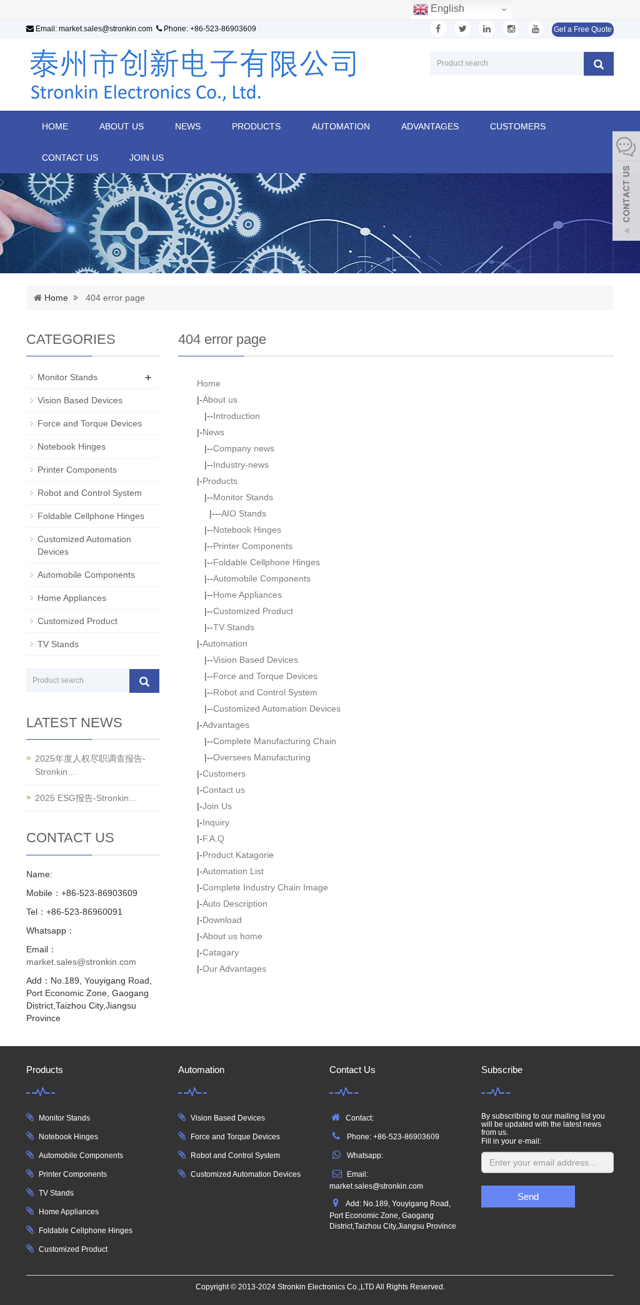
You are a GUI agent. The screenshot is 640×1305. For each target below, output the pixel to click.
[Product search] (599, 64)
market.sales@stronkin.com (105, 28)
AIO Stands (243, 513)
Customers (518, 126)
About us (121, 126)
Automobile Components (262, 578)
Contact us (70, 158)
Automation (341, 126)
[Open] (626, 187)
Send (528, 1196)
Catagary (220, 952)
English (446, 8)
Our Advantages (234, 969)
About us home (232, 936)
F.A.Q (213, 839)
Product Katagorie (238, 855)
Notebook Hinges (247, 530)
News (188, 126)
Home (55, 126)
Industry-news (241, 465)
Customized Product (253, 611)
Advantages (430, 126)
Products (256, 126)
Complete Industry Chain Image (265, 887)
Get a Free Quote (583, 29)
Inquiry (215, 822)
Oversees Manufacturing (262, 757)
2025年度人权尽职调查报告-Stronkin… (90, 765)
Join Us (146, 158)
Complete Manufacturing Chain (274, 741)
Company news (243, 448)
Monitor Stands (243, 497)
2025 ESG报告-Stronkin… (86, 798)
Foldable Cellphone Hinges (266, 562)
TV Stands (233, 627)
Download (222, 920)
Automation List (233, 871)
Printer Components (252, 546)
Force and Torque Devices (265, 676)
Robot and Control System (265, 692)
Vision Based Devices (255, 660)
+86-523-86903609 (223, 28)
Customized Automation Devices (277, 708)
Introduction (236, 416)
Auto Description (235, 904)
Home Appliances (247, 595)
